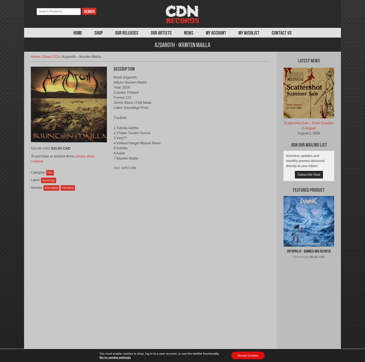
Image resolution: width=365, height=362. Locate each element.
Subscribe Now (308, 174)
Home (77, 33)
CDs (56, 56)
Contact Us (282, 33)
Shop (98, 33)
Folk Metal (68, 187)
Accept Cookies (248, 355)
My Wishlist (248, 33)
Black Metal (51, 187)
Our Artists (161, 33)
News (188, 33)
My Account (216, 33)
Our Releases (126, 33)
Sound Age (48, 180)
